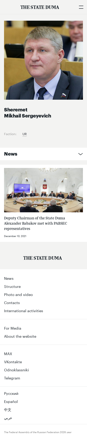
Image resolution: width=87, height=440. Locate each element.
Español (11, 401)
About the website (20, 336)
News (10, 154)
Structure (12, 286)
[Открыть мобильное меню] (81, 7)
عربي (8, 417)
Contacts (12, 302)
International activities (23, 310)
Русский (11, 393)
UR (24, 133)
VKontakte (13, 361)
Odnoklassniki (16, 369)
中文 (7, 409)
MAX (8, 353)
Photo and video (18, 294)
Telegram (12, 377)
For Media (12, 327)
